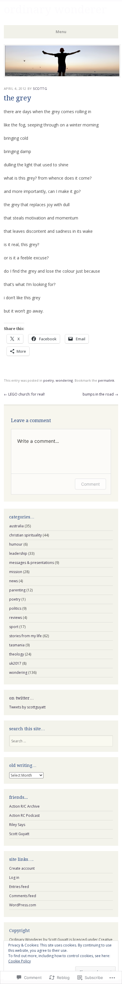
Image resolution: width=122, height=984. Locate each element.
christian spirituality (25, 535)
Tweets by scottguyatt (27, 707)
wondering (64, 380)
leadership (18, 553)
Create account (22, 868)
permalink (106, 380)
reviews (15, 617)
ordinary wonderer (55, 9)
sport (13, 626)
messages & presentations (31, 562)
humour (16, 544)
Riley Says (17, 824)
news (13, 580)
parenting (17, 590)
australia (16, 525)
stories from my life (25, 635)
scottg (40, 88)
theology (16, 654)
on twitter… (21, 698)
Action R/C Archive (24, 806)
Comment (90, 484)
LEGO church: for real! (24, 394)
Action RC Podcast (24, 815)
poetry (48, 380)
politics (15, 608)
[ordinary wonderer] (62, 75)
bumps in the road (100, 394)
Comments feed (22, 895)
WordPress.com (22, 904)
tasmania (17, 645)
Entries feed (19, 886)
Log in (14, 877)
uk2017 (15, 663)
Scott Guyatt (19, 833)
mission (15, 571)
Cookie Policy (19, 961)
